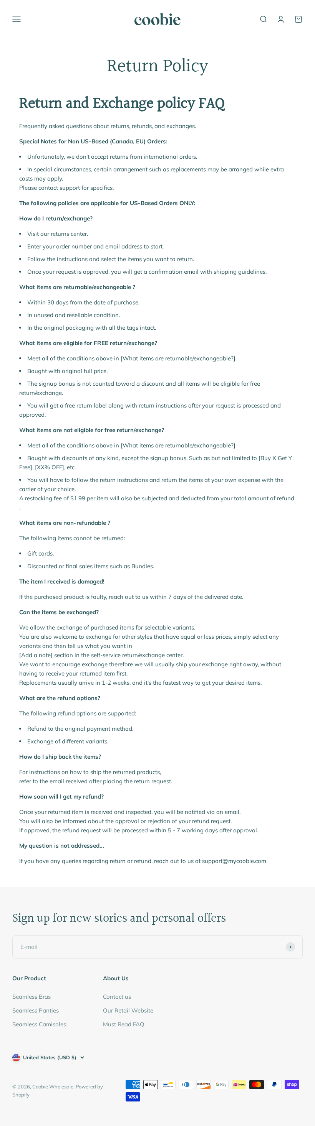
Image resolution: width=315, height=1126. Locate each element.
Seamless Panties (35, 1010)
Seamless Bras (31, 996)
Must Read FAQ (123, 1024)
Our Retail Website (128, 1010)
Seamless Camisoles (39, 1024)
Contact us (117, 996)
